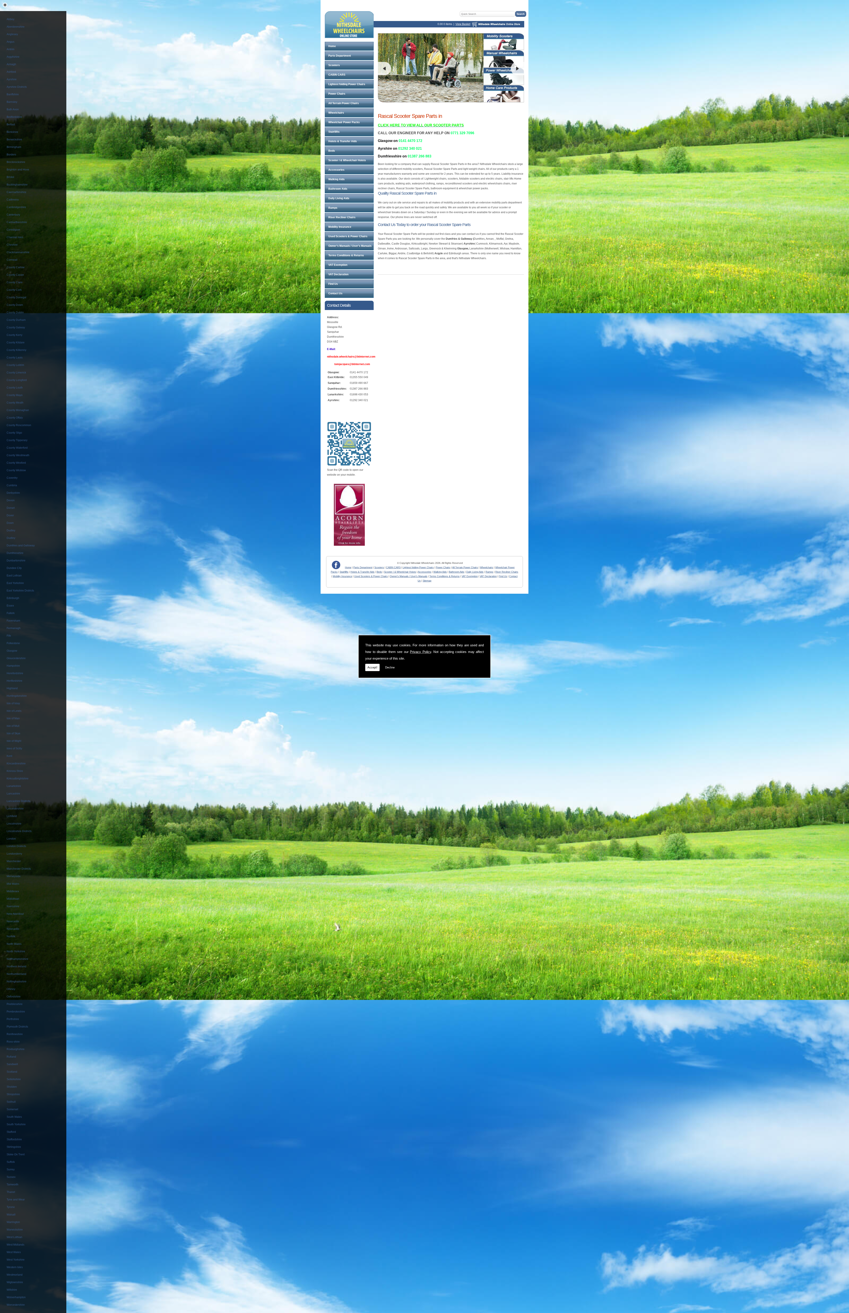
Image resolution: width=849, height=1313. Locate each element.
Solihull (11, 1101)
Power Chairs (336, 93)
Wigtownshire (15, 1282)
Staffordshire (14, 1139)
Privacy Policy (420, 652)
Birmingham (14, 147)
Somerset (12, 1109)
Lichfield (12, 816)
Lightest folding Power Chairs (346, 84)
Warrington (13, 1222)
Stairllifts (334, 131)
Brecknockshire (16, 162)
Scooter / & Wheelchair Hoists (347, 160)
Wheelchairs (336, 112)
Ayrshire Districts (17, 86)
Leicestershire (15, 808)
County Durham (16, 320)
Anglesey (12, 34)
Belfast (11, 124)
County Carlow (16, 267)
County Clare (15, 282)
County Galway (16, 327)
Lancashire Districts (18, 801)
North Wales (14, 944)
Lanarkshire (14, 786)
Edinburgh (13, 598)
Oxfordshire (14, 996)
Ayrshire (12, 79)
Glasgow (12, 650)
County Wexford (16, 462)
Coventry (12, 477)
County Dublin (15, 312)
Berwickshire (14, 139)
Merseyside (14, 876)
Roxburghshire (16, 1049)
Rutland (11, 1056)
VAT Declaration (338, 274)
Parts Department (339, 55)
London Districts (16, 846)
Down (10, 522)
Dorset (11, 507)
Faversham (13, 620)
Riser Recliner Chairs (342, 217)
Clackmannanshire (18, 252)
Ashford (11, 71)
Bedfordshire (14, 117)
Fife (9, 635)
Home (332, 46)
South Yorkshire (16, 1124)
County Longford (17, 380)
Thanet (11, 1192)
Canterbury (13, 214)
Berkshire (12, 132)
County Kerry (14, 335)
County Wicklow (16, 470)
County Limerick (16, 372)
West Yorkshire (16, 1259)
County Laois (15, 357)
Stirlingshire (14, 1146)
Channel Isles (15, 237)
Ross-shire (13, 1041)
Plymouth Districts (17, 1026)
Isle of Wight (14, 741)
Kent (9, 756)
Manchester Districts (19, 868)
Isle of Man (13, 718)
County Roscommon (19, 425)
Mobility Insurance (339, 226)
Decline (390, 667)
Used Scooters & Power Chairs (347, 236)
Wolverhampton (16, 1297)
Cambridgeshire (16, 207)
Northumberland (16, 974)
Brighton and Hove (18, 169)
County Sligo (14, 432)
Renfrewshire (15, 1034)
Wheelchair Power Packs (344, 122)
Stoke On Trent (16, 1154)
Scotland (12, 1071)
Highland (12, 688)
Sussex (11, 1177)
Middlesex (13, 891)
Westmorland (15, 1274)
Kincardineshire (16, 763)
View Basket (462, 24)
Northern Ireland (16, 966)
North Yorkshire (16, 951)
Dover (10, 515)
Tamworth (12, 1184)
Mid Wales (13, 883)
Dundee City (14, 568)
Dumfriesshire (15, 553)
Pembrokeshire (16, 1011)
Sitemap (427, 580)
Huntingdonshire (17, 695)
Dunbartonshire (16, 560)
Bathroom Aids (337, 188)
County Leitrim (15, 365)
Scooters (334, 65)
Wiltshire (12, 1289)
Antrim (10, 49)
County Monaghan (18, 410)
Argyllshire (13, 56)
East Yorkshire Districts (20, 590)
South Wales (14, 1116)
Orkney (11, 989)
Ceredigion (13, 229)
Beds (331, 150)
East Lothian (14, 575)
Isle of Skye (13, 733)
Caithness (13, 199)
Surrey (11, 1169)
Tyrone (11, 1207)
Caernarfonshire (16, 192)
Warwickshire (15, 1229)
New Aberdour (15, 913)
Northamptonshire (17, 959)
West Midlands (15, 1244)
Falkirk (11, 613)
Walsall (11, 1214)
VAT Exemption (337, 264)
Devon (11, 500)
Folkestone (13, 643)
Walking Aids (336, 179)
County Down (15, 304)
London (11, 838)
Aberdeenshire (16, 26)
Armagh (11, 64)
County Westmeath (18, 455)
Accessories (336, 169)
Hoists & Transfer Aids (342, 141)
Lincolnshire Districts (19, 831)
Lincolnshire (14, 823)
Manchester (14, 861)
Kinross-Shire (15, 771)
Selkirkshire (14, 1079)
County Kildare (16, 342)
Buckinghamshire (17, 184)
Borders (11, 154)
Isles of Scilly (14, 748)
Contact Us (335, 293)
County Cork (14, 289)
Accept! (372, 667)
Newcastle (13, 921)
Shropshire (13, 1094)
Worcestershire (16, 1304)
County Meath (15, 402)
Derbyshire (13, 492)
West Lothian (14, 1237)
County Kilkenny (16, 350)
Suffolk (11, 1162)
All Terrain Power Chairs (343, 103)
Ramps (332, 207)
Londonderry (14, 853)
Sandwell (12, 1064)
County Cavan (15, 274)
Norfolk (11, 936)
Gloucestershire (16, 658)
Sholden (12, 1086)
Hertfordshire (14, 680)
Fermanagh (14, 628)
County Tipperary (17, 440)
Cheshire (12, 244)
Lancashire (13, 793)
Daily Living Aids (338, 198)
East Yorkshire (15, 583)
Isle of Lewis (14, 710)
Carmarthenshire (17, 222)
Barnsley (12, 101)
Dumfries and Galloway (21, 545)
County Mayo (15, 395)
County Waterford (17, 447)
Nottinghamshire (17, 981)
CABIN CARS (336, 74)
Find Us (333, 283)
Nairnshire (13, 906)
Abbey (10, 19)
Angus (10, 41)
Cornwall (12, 259)
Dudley (11, 530)
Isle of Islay (13, 703)
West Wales (14, 1252)
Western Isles (15, 1267)
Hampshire (13, 665)
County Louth (15, 387)
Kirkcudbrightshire (18, 778)
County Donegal (16, 297)
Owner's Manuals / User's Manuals (350, 245)
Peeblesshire (15, 1004)
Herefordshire (15, 673)
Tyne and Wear (16, 1199)
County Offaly (15, 417)
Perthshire (13, 1019)
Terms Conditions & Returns (346, 255)
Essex (10, 605)
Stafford (11, 1131)
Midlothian (13, 898)
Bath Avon (13, 109)
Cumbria (12, 485)
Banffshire (13, 94)
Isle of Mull (13, 725)
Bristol (10, 177)
